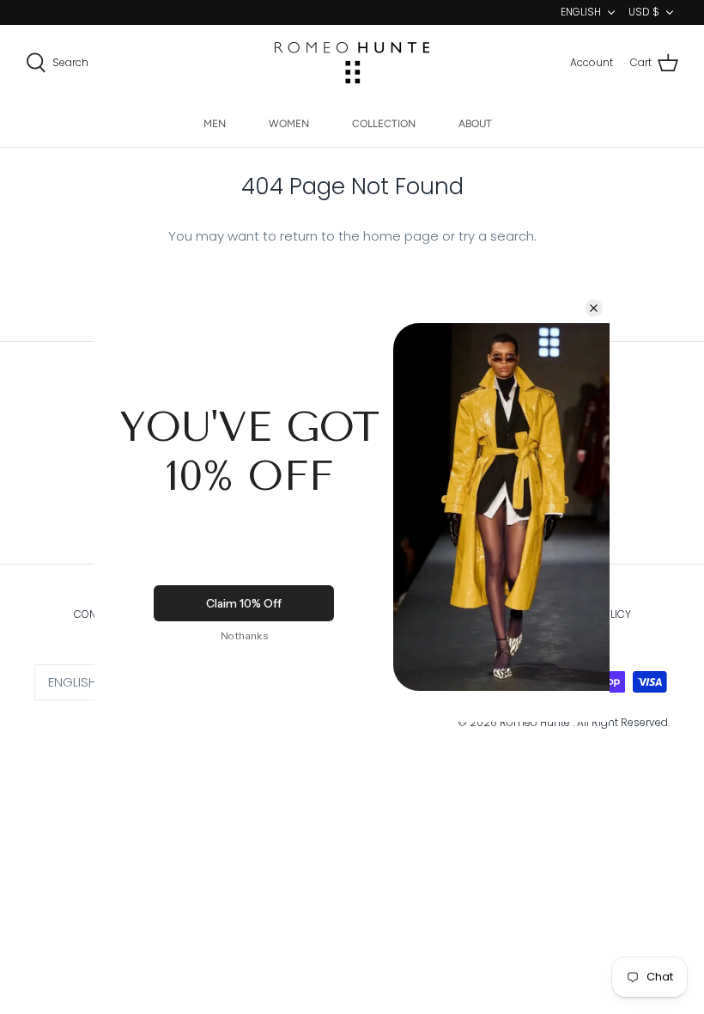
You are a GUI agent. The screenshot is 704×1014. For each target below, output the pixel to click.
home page (401, 236)
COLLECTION (384, 124)
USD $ (643, 11)
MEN (214, 124)
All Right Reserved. (623, 722)
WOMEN (289, 124)
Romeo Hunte (536, 722)
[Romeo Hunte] (352, 62)
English (581, 11)
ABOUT (475, 124)
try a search (496, 236)
